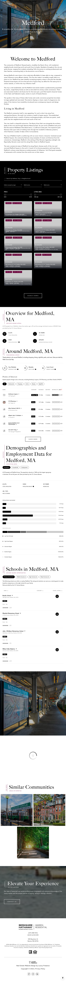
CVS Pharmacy (12, 401)
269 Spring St (11, 396)
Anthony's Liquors (13, 394)
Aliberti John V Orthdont (14, 415)
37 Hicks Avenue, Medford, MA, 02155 (10, 615)
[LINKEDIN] (37, 974)
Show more (33, 439)
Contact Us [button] (11, 901)
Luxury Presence (44, 966)
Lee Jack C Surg (12, 429)
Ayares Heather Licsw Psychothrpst (14, 423)
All (5, 384)
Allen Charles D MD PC (14, 408)
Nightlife (41, 384)
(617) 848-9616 (33, 933)
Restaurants (12, 384)
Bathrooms (27, 185)
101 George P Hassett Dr (14, 431)
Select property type (10, 185)
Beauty (34, 384)
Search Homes (33, 295)
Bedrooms (47, 185)
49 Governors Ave (12, 410)
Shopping (21, 384)
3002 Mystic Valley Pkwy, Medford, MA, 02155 (12, 633)
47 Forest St (11, 417)
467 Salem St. (11, 403)
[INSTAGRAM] (33, 974)
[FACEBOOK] (29, 974)
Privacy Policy (40, 969)
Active (28, 384)
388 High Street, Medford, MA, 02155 (10, 597)
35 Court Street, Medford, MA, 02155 (10, 650)
